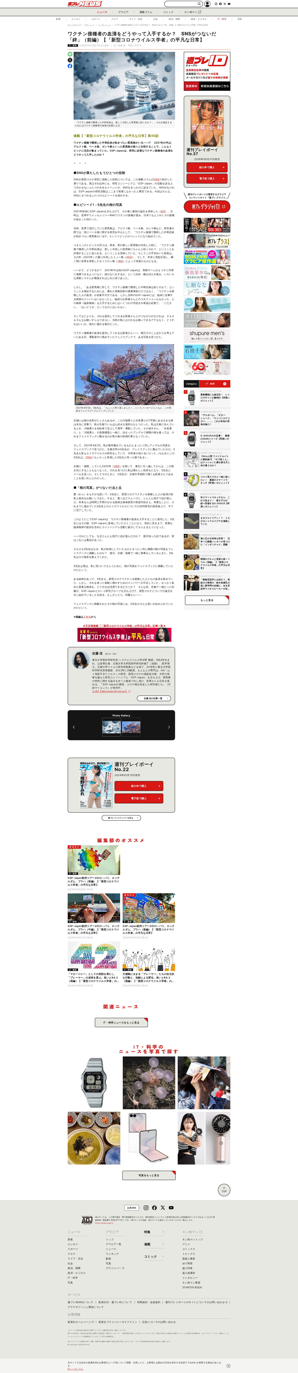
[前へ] (73, 727)
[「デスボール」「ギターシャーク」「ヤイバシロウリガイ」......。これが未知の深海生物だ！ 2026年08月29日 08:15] (149, 1082)
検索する (199, 4)
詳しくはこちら (76, 1369)
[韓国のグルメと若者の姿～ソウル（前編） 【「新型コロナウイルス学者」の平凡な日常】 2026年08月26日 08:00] (94, 1138)
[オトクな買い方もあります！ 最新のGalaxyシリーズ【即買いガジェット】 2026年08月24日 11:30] (149, 1138)
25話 (88, 457)
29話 (157, 179)
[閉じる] (228, 1366)
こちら (87, 616)
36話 (117, 466)
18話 (120, 261)
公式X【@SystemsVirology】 (110, 691)
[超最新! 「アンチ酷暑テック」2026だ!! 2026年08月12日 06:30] (204, 1138)
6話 (163, 211)
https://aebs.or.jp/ (104, 1223)
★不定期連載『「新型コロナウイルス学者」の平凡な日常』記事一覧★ (124, 625)
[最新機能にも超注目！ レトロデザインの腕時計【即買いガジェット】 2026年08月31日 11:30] (94, 1082)
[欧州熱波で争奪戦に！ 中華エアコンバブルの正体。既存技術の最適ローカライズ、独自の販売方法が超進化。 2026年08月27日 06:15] (204, 1082)
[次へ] (169, 727)
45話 (129, 257)
